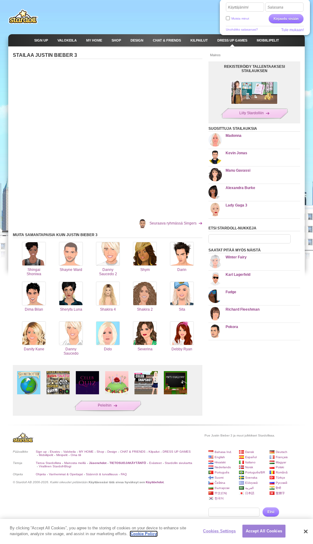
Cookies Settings (219, 531)
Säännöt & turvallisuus (102, 474)
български (222, 488)
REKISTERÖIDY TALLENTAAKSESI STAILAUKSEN (254, 68)
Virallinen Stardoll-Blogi (55, 466)
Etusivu (55, 451)
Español (251, 457)
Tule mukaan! (292, 30)
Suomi (219, 477)
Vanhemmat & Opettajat (66, 474)
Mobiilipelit (46, 455)
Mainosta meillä (75, 463)
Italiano (250, 462)
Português (222, 472)
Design (112, 451)
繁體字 (280, 493)
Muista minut (240, 18)
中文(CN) (221, 493)
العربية (249, 488)
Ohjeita (41, 474)
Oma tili (76, 455)
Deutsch (281, 452)
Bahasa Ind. (223, 452)
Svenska (251, 477)
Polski (280, 467)
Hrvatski (220, 462)
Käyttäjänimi (238, 7)
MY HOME (86, 451)
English (220, 457)
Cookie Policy (144, 533)
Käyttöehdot (155, 482)
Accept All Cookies (264, 531)
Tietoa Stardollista (48, 463)
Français (282, 457)
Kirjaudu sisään (286, 18)
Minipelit (62, 455)
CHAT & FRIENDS (132, 451)
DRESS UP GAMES (177, 451)
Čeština (220, 482)
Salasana (275, 7)
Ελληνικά (251, 482)
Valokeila (69, 451)
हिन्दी (278, 488)
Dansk (249, 452)
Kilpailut (154, 451)
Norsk (249, 467)
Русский (281, 482)
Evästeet (155, 463)
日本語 (249, 493)
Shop (100, 451)
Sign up (41, 451)
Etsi (270, 512)
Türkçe (280, 477)
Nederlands (223, 467)
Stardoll (23, 16)
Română (282, 472)
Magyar (281, 462)
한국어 (219, 498)
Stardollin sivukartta (178, 463)
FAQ (124, 474)
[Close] (305, 531)
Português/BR (255, 472)
